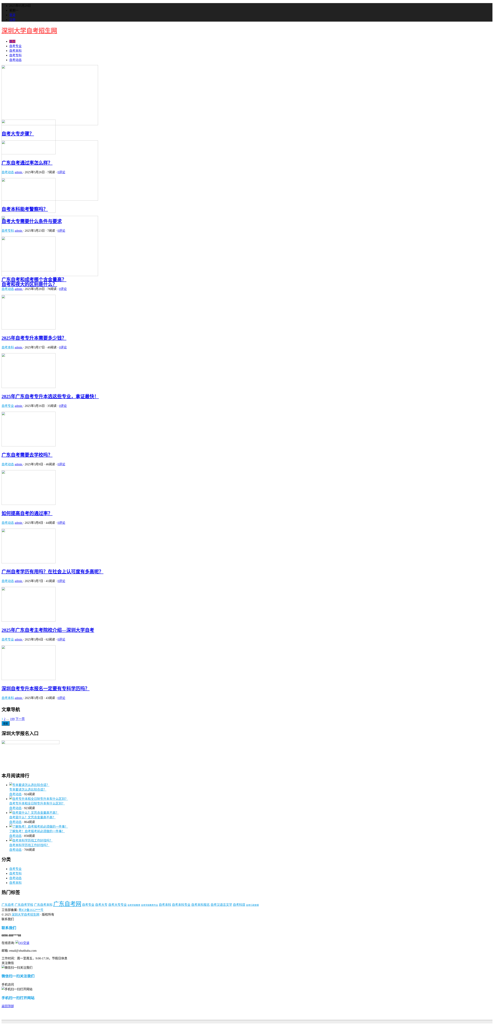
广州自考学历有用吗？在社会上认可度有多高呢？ (52, 571)
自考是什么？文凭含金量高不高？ (32, 817)
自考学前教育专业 (149, 905)
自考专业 (15, 46)
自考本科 (15, 50)
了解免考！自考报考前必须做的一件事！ (37, 831)
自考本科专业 (181, 904)
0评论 (61, 172)
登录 (12, 15)
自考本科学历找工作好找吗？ (29, 845)
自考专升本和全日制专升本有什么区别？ (37, 803)
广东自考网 (67, 904)
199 (12, 719)
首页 (12, 41)
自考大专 (101, 904)
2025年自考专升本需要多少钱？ (34, 338)
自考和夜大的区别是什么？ (29, 284)
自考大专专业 (117, 904)
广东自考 (8, 904)
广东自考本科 (43, 904)
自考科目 (239, 904)
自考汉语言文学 (221, 904)
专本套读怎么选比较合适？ (27, 789)
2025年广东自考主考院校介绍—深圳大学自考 (48, 630)
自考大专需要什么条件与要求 (32, 221)
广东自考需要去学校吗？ (27, 454)
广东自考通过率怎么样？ (27, 162)
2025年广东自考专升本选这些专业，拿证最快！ (50, 396)
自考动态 (15, 60)
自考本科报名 (200, 904)
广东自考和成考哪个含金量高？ (34, 279)
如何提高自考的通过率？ (27, 513)
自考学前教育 (134, 905)
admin (19, 172)
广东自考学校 (24, 904)
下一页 (20, 719)
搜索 (5, 723)
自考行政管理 (252, 905)
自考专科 (15, 55)
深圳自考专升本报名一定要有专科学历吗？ (46, 688)
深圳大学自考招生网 (29, 30)
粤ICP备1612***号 (31, 910)
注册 (12, 19)
